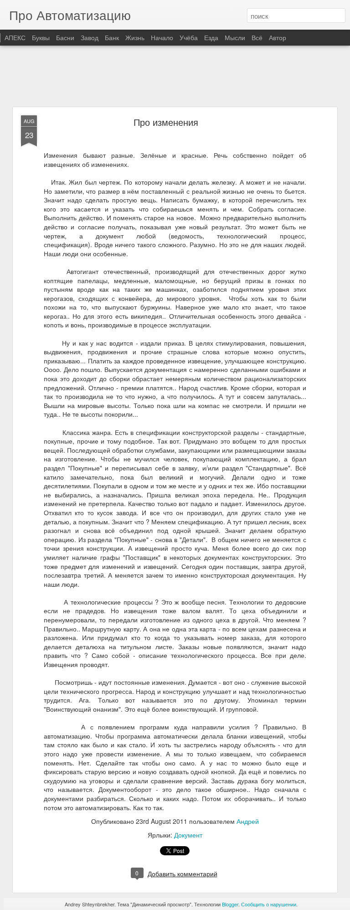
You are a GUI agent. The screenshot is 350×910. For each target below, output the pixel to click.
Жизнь (134, 37)
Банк (112, 37)
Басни (65, 37)
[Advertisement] (175, 76)
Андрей (248, 821)
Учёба (189, 37)
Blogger (230, 904)
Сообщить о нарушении (268, 904)
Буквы (41, 37)
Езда (211, 37)
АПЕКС (15, 37)
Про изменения (166, 122)
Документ (188, 834)
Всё (257, 37)
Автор (277, 37)
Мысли (235, 37)
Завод (89, 37)
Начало (162, 37)
